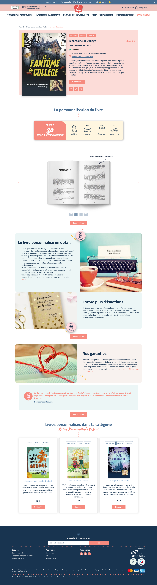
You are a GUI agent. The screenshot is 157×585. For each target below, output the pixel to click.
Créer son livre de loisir (102, 15)
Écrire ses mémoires (125, 15)
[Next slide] (138, 182)
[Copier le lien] (81, 89)
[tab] (71, 215)
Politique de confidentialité (71, 577)
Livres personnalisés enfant (36, 27)
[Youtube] (89, 553)
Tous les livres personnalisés (19, 15)
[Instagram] (85, 553)
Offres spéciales (143, 15)
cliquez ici (25, 280)
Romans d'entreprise (18, 558)
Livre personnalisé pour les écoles (22, 555)
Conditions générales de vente (53, 577)
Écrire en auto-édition (18, 553)
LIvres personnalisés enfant (48, 15)
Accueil (21, 27)
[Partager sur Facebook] (71, 89)
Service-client (50, 553)
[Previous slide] (19, 182)
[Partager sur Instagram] (76, 89)
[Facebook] (81, 553)
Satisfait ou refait (51, 558)
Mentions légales (38, 577)
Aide (47, 555)
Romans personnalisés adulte (76, 15)
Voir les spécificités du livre (82, 56)
